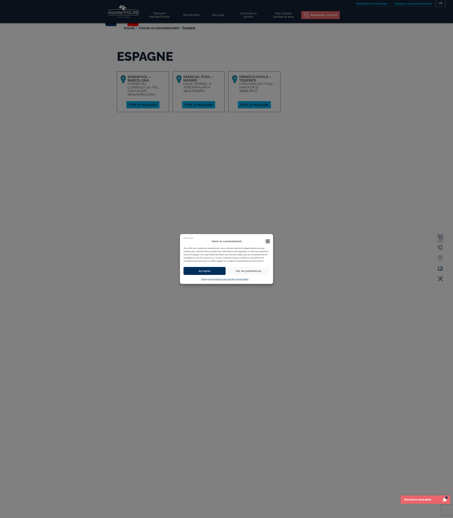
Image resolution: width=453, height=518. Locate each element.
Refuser (189, 238)
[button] (267, 241)
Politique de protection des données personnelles (224, 279)
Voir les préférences (249, 271)
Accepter (205, 271)
